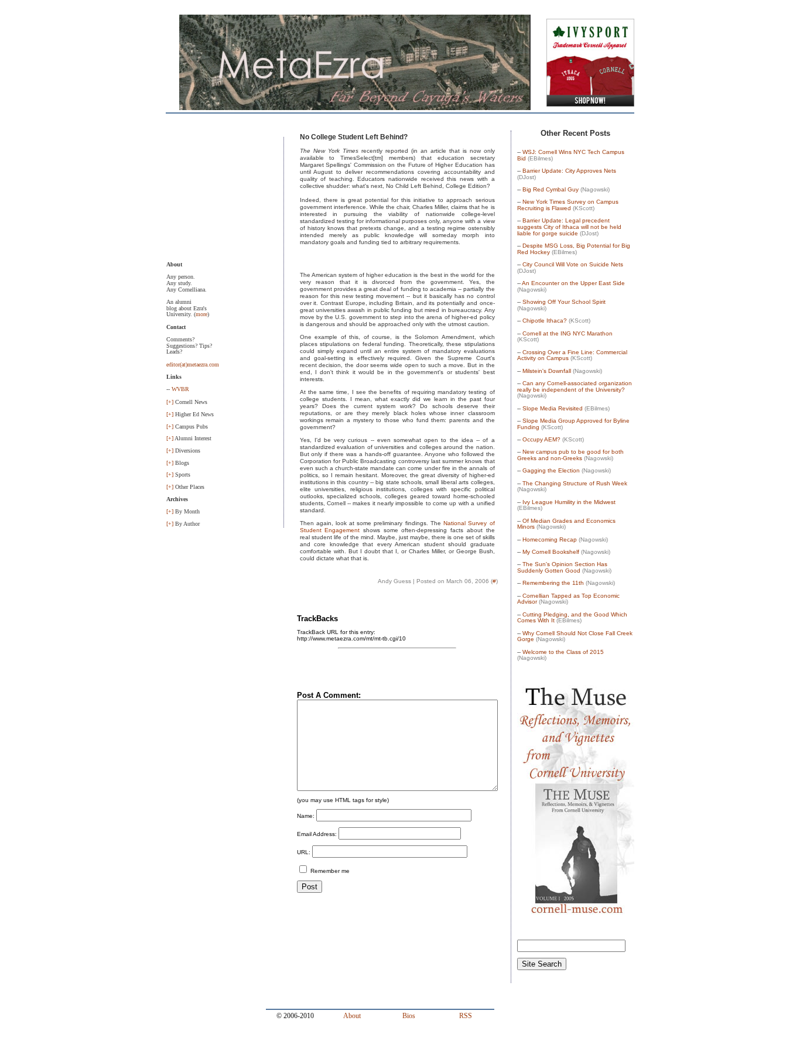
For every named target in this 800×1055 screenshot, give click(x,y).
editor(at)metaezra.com (192, 364)
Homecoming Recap (549, 539)
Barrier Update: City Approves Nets (569, 170)
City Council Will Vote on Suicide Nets (572, 264)
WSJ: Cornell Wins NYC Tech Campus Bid (570, 155)
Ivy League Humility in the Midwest (569, 502)
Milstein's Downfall (546, 371)
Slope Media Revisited (552, 408)
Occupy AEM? (541, 439)
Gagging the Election (551, 470)
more (201, 314)
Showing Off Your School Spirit (564, 302)
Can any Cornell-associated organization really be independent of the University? (574, 386)
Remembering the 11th (553, 583)
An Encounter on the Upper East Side (573, 283)
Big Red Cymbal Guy (550, 189)
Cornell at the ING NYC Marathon (567, 333)
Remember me (329, 871)
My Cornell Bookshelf (550, 552)
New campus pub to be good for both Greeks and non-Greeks (570, 454)
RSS (465, 1016)
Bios (408, 1016)
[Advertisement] (224, 195)
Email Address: (317, 834)
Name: (305, 816)
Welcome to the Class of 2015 (563, 652)
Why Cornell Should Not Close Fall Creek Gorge (575, 636)
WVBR (180, 389)
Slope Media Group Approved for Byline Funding (573, 423)
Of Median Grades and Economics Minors (566, 524)
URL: (303, 852)
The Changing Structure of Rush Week (574, 483)
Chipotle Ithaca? (544, 320)
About (352, 1016)
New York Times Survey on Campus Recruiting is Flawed (567, 204)
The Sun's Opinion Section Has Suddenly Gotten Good (562, 567)
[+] (169, 402)
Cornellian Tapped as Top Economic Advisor (568, 598)
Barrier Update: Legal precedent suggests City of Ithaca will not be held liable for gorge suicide (569, 226)
